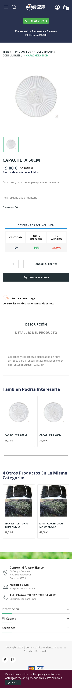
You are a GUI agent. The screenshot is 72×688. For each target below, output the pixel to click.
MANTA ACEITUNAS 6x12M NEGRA (51, 525)
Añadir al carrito (46, 264)
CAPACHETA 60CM (16, 435)
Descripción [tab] (36, 324)
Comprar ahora (38, 277)
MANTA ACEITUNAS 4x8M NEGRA (17, 525)
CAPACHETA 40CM (50, 435)
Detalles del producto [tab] (36, 332)
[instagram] (13, 660)
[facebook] (5, 660)
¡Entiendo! (13, 682)
